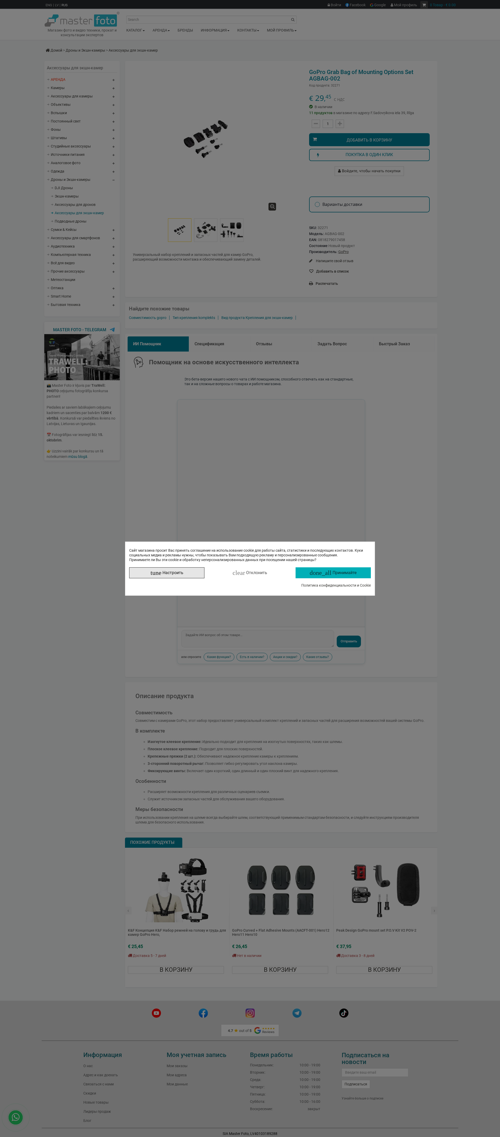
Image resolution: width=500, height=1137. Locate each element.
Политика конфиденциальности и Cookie (336, 585)
